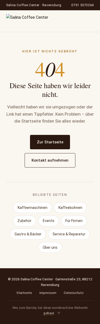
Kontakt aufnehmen (50, 160)
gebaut (48, 313)
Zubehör (24, 221)
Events (48, 221)
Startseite (24, 293)
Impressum (47, 293)
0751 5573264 (82, 5)
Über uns (50, 247)
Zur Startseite (50, 142)
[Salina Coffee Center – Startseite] (27, 21)
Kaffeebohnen (70, 208)
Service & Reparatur (69, 234)
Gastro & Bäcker (28, 234)
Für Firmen (74, 221)
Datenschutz (74, 293)
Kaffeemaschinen (32, 208)
